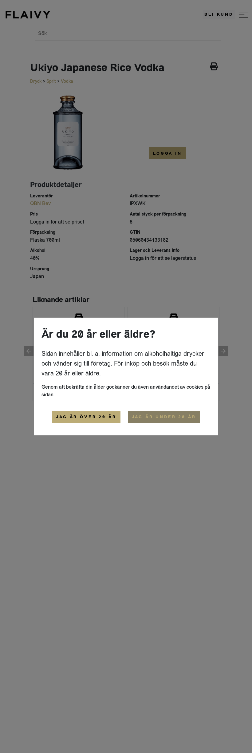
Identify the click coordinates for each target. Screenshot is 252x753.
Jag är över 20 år (86, 417)
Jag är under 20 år (164, 417)
